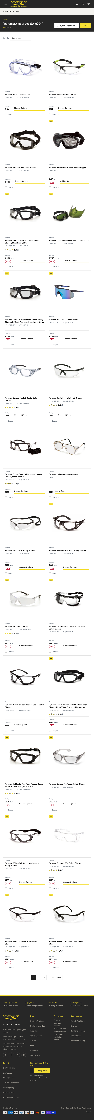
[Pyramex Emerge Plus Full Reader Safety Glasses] (25, 370)
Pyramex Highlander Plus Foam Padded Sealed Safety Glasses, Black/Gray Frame (24, 785)
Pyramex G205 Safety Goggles (17, 94)
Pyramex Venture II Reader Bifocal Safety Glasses (66, 942)
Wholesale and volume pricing (60, 1030)
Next (59, 977)
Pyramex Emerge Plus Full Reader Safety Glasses (21, 399)
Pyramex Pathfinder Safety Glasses (63, 474)
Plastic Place (75, 1036)
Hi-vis (32, 1045)
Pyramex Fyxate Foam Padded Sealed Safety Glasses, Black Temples (23, 475)
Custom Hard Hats (37, 1026)
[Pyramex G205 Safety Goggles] (25, 67)
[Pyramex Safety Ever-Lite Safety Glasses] (69, 370)
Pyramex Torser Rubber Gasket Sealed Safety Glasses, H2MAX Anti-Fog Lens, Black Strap (68, 706)
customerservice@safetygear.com (14, 1031)
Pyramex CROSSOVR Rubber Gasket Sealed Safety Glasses (23, 864)
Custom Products (37, 1021)
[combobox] (66, 25)
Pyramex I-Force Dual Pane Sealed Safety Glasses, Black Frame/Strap (22, 241)
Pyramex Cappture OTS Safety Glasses (65, 863)
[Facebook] (5, 1055)
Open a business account (57, 1023)
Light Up (73, 1026)
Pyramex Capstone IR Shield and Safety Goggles (69, 240)
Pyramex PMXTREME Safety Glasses (20, 550)
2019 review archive (11, 1082)
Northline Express (77, 1031)
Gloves (33, 1040)
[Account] (82, 4)
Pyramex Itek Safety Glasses (16, 626)
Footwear (34, 1050)
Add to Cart (65, 181)
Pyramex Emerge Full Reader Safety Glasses (67, 784)
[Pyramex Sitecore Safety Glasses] (69, 67)
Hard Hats (34, 1031)
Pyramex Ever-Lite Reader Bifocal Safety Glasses (21, 942)
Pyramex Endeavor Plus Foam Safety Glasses (67, 550)
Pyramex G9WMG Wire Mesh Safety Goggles (67, 167)
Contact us (7, 1073)
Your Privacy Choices (11, 1097)
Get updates (42, 1070)
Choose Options (20, 108)
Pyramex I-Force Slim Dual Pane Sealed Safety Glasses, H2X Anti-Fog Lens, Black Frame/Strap (24, 320)
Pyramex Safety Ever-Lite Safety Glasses (65, 398)
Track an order (9, 1078)
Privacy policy (8, 1092)
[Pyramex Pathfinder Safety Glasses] (69, 447)
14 (53, 977)
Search (85, 25)
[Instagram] (11, 1055)
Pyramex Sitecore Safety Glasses (62, 94)
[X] (17, 1055)
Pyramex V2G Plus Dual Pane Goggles (20, 167)
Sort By (6, 38)
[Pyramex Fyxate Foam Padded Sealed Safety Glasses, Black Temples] (25, 447)
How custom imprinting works (59, 1037)
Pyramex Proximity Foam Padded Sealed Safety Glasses (24, 706)
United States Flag (77, 1040)
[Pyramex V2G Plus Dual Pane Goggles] (25, 140)
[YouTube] (23, 1055)
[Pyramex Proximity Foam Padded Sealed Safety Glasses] (25, 677)
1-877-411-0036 (13, 1024)
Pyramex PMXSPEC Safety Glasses (63, 319)
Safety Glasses (36, 1036)
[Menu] (5, 4)
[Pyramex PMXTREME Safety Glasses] (25, 523)
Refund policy (8, 1087)
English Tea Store (77, 1021)
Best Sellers (35, 1055)
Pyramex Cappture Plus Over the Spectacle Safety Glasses (67, 627)
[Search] (77, 4)
